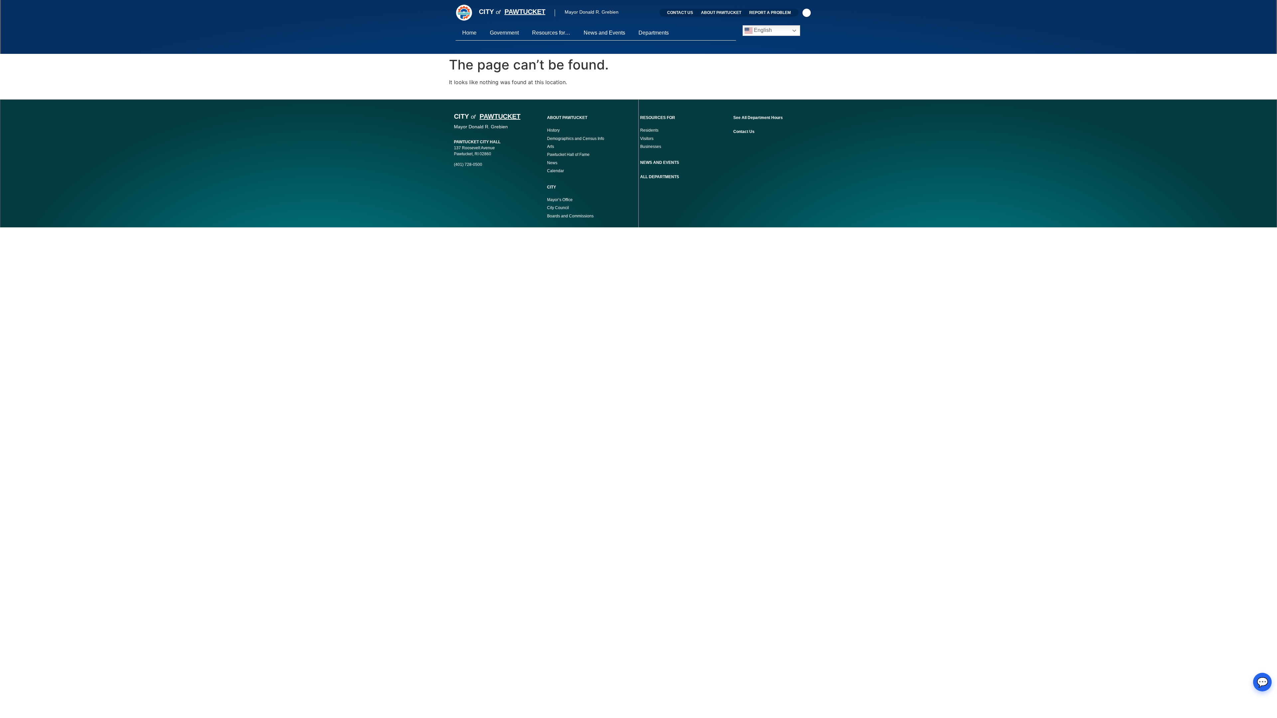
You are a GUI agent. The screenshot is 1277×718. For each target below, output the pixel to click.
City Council (558, 207)
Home (469, 33)
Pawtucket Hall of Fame (568, 154)
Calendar (555, 171)
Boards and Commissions (570, 216)
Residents (649, 130)
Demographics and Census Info (575, 138)
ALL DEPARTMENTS (659, 177)
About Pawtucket (721, 12)
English (762, 30)
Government (504, 33)
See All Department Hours (758, 117)
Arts (550, 146)
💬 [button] (1262, 682)
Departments (653, 33)
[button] (806, 13)
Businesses (651, 146)
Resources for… (551, 33)
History (553, 130)
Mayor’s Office (560, 199)
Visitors (646, 138)
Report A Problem (770, 12)
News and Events (604, 33)
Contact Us (680, 12)
